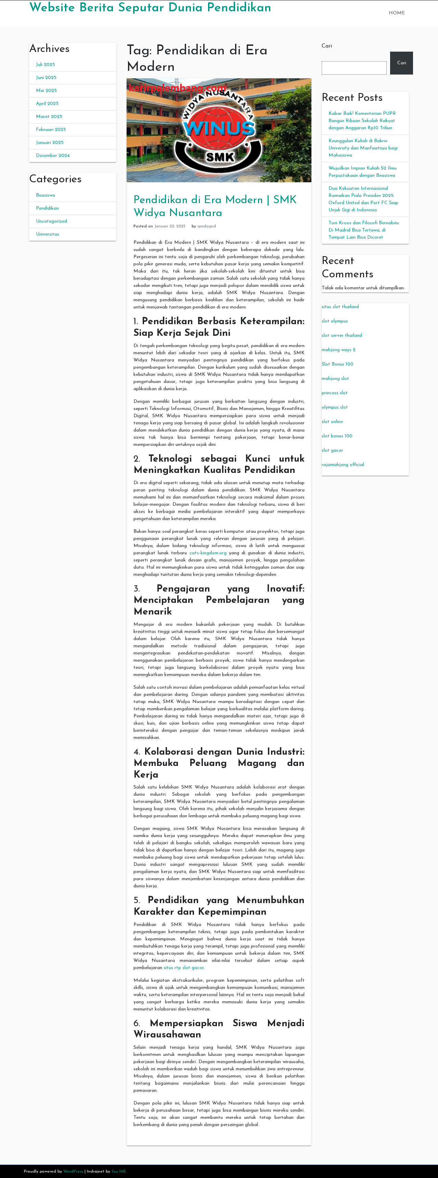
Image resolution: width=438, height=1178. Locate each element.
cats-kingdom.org (208, 553)
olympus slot (335, 407)
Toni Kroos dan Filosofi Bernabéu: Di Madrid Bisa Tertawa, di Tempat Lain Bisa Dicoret (364, 230)
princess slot (335, 393)
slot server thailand (342, 335)
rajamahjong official (343, 464)
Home (397, 13)
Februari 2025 (51, 129)
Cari (327, 46)
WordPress (73, 1171)
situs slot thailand (340, 306)
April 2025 (47, 103)
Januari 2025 (50, 142)
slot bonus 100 (337, 436)
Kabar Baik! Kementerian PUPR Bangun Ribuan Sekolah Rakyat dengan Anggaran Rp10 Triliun (362, 121)
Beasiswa (45, 195)
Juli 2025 (45, 64)
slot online (332, 421)
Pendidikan (47, 208)
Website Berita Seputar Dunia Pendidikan (150, 8)
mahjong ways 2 (339, 350)
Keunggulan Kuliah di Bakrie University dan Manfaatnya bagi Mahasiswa (363, 148)
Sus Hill (119, 1171)
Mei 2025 (46, 90)
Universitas (47, 234)
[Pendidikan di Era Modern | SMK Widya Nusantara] (219, 130)
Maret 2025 (49, 116)
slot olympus (335, 321)
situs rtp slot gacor (184, 967)
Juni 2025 (46, 77)
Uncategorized (51, 221)
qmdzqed (206, 226)
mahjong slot (335, 378)
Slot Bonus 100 (337, 364)
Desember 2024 (53, 155)
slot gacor (332, 450)
